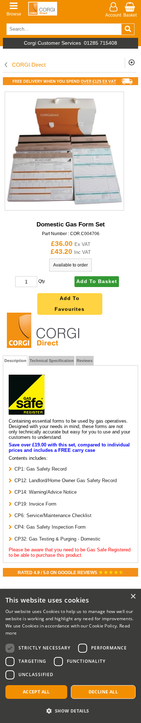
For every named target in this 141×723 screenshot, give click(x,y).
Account (113, 15)
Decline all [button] (103, 692)
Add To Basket (96, 281)
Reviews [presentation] (85, 360)
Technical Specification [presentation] (52, 360)
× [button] (133, 596)
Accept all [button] (36, 692)
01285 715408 (100, 43)
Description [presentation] (15, 360)
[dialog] (70, 656)
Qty (41, 281)
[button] (70, 710)
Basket (130, 15)
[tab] (15, 361)
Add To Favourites (70, 304)
